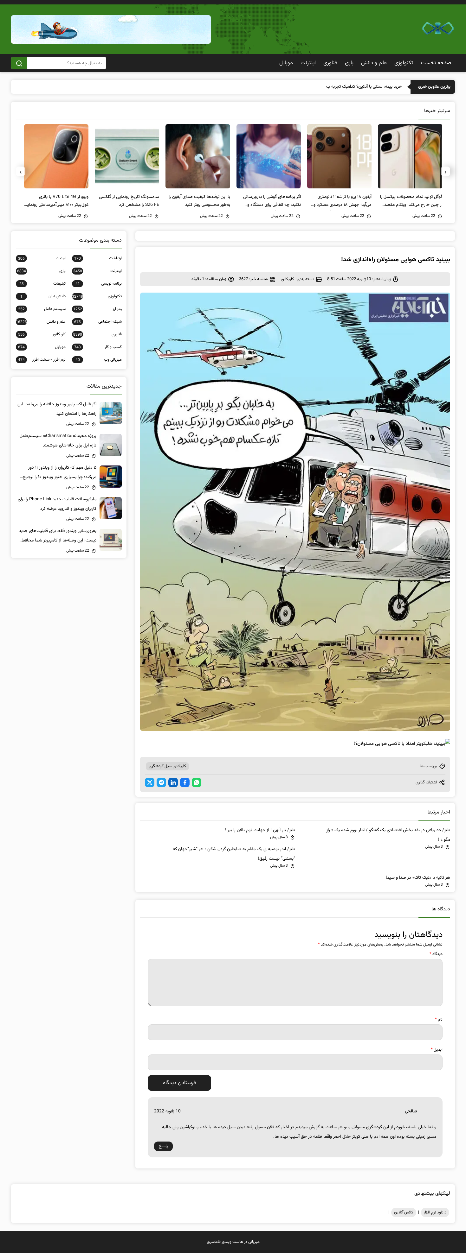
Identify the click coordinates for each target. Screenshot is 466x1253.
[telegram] (161, 782)
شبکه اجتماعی (98, 322)
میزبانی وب (98, 360)
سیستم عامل (42, 309)
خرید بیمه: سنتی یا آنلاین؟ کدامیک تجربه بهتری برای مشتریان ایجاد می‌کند (338, 86)
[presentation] (445, 171)
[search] (19, 63)
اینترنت (308, 63)
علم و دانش (374, 63)
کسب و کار (98, 347)
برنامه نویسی (98, 284)
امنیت (42, 258)
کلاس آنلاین (403, 1212)
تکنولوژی (403, 63)
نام (439, 1019)
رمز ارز (97, 309)
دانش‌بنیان (43, 296)
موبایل (286, 63)
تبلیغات (42, 284)
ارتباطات (98, 258)
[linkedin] (173, 782)
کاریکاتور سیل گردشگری (167, 766)
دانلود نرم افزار (435, 1212)
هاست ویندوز (232, 1242)
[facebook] (185, 782)
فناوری (330, 63)
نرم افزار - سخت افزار (42, 360)
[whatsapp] (196, 782)
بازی (349, 63)
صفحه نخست (436, 63)
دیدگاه (436, 954)
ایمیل (437, 1050)
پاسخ (163, 1146)
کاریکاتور (287, 279)
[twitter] (149, 782)
